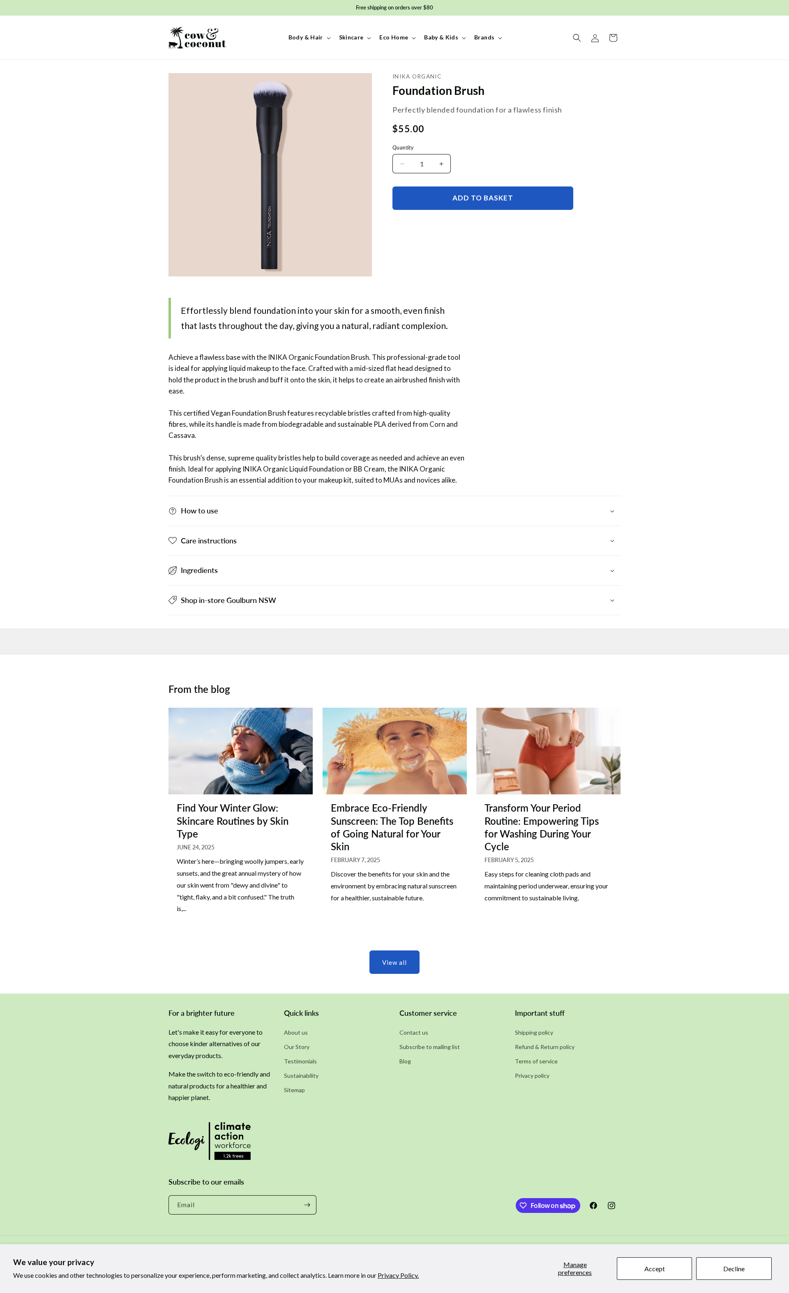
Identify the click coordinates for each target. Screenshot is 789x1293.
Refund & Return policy (544, 1046)
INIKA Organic (416, 76)
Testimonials (300, 1061)
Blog (405, 1061)
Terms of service (536, 1061)
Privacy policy (532, 1075)
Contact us (413, 1032)
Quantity (402, 147)
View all (394, 962)
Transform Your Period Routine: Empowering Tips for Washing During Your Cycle (541, 827)
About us (296, 1032)
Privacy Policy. (398, 1275)
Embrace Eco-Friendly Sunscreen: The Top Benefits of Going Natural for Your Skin (392, 827)
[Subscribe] (307, 1205)
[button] (309, 37)
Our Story (296, 1046)
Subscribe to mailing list (429, 1046)
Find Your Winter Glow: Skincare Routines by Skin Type (232, 820)
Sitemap (294, 1089)
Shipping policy (534, 1032)
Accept (654, 1268)
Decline (734, 1268)
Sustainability (301, 1075)
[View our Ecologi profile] (209, 1143)
